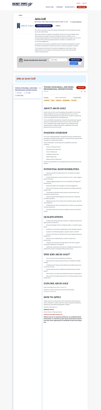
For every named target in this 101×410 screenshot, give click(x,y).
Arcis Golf (46, 91)
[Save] (40, 88)
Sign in (78, 3)
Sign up (84, 3)
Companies (59, 7)
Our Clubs (46, 97)
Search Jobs (50, 7)
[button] (85, 92)
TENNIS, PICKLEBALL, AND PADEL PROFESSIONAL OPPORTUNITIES (26, 89)
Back (20, 15)
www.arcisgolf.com (76, 21)
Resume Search (70, 7)
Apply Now (81, 87)
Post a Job (81, 7)
